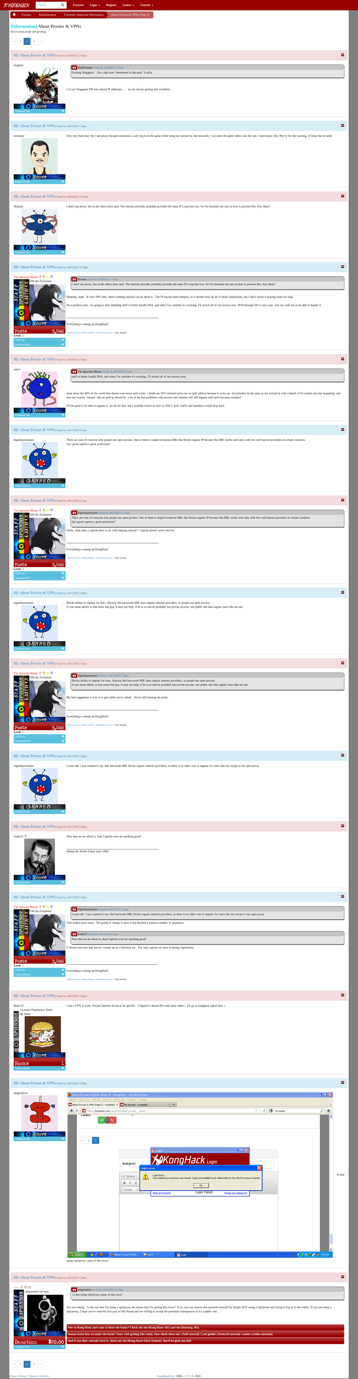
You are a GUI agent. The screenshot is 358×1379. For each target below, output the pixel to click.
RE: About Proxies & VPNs (35, 55)
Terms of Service (39, 1376)
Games (127, 5)
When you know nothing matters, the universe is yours (90, 333)
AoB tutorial (190, 1334)
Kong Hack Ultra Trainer (144, 1340)
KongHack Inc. (166, 1376)
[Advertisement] (186, 16)
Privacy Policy (18, 1376)
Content (145, 5)
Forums (26, 14)
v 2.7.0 (187, 1376)
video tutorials (263, 1334)
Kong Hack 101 (159, 1327)
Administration (47, 14)
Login (94, 5)
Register (111, 5)
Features (78, 5)
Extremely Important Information (83, 14)
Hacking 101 (190, 1327)
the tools (146, 1334)
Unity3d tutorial (229, 1334)
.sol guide (208, 1334)
